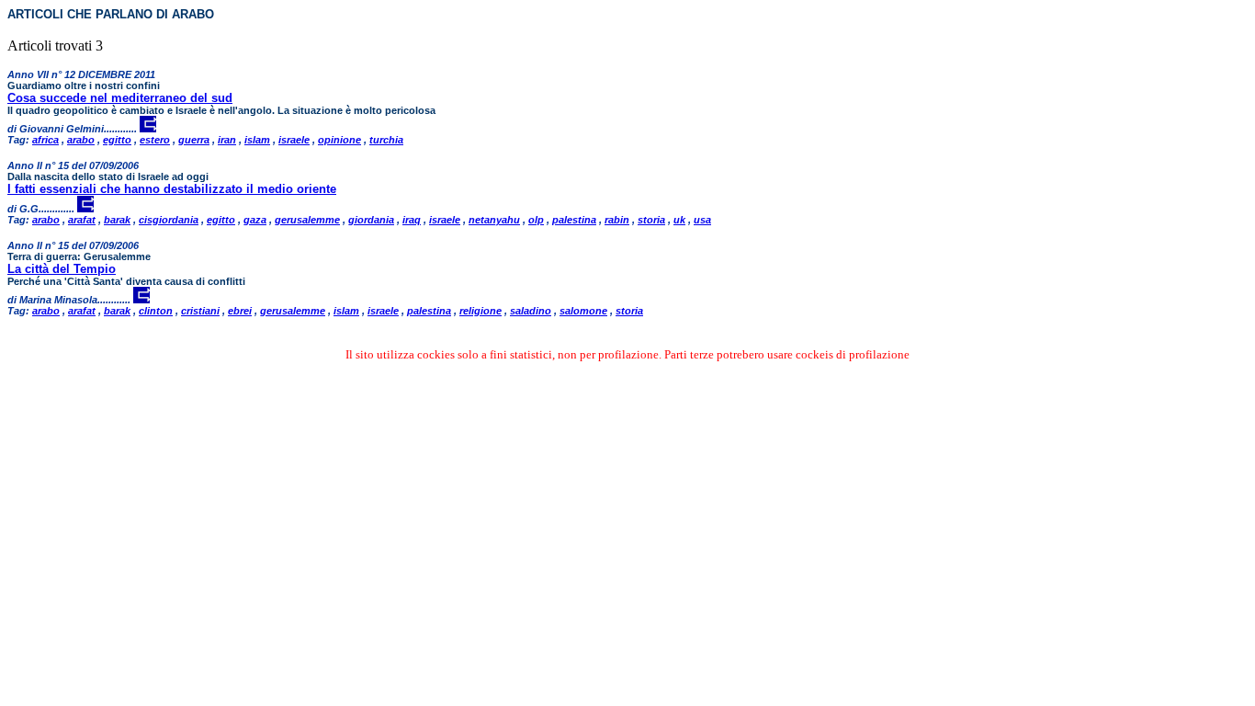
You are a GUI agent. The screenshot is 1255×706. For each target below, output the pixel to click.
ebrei (240, 310)
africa (45, 139)
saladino (530, 310)
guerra (193, 139)
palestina (574, 219)
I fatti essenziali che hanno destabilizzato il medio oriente (171, 189)
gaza (254, 219)
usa (702, 219)
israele (294, 139)
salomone (583, 310)
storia (651, 219)
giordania (371, 219)
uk (679, 219)
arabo (81, 139)
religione (480, 310)
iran (227, 139)
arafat (82, 219)
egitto (117, 139)
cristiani (200, 310)
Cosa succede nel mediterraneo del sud (119, 98)
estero (155, 139)
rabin (617, 219)
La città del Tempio (61, 269)
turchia (386, 139)
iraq (411, 219)
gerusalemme (307, 219)
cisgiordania (168, 219)
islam (257, 139)
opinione (339, 139)
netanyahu (494, 219)
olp (536, 219)
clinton (156, 310)
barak (117, 219)
